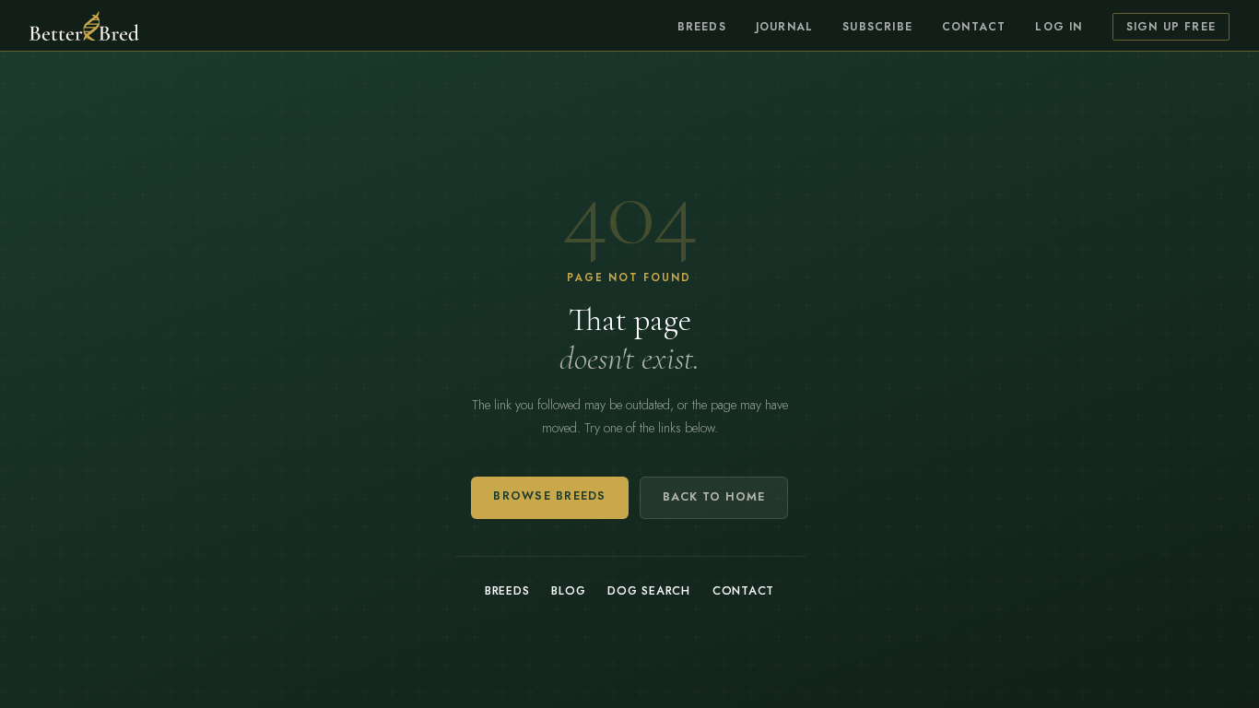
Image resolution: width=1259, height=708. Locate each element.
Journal (784, 26)
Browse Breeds (549, 496)
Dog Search (648, 591)
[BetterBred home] (84, 26)
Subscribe (877, 26)
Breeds (701, 26)
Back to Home (714, 497)
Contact (974, 26)
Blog (568, 591)
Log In (1058, 26)
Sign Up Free (1171, 26)
